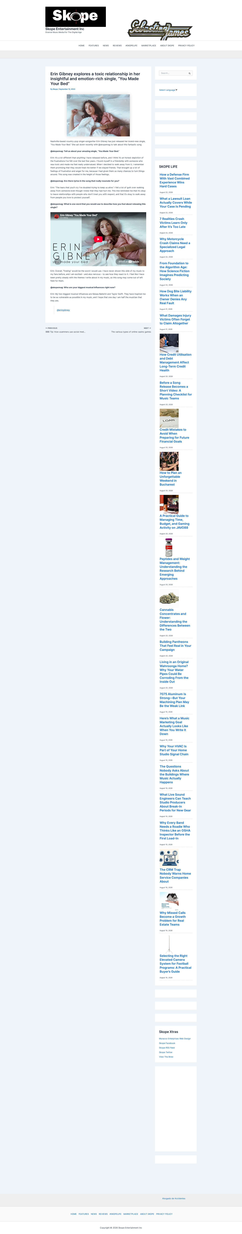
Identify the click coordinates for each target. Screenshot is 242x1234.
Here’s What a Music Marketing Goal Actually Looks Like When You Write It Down (174, 726)
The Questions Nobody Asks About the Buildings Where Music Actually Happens (174, 774)
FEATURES (84, 1214)
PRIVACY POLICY (164, 1214)
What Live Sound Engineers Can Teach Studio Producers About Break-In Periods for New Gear (175, 802)
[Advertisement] (178, 1108)
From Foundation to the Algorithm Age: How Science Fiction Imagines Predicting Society (175, 271)
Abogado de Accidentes (173, 1198)
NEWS (94, 1214)
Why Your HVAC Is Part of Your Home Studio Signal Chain (174, 750)
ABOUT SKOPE (147, 1214)
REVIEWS (103, 1214)
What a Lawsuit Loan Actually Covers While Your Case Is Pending (176, 202)
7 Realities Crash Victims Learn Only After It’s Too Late (173, 222)
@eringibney (63, 310)
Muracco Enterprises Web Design (175, 1038)
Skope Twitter (165, 1052)
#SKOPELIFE (115, 1214)
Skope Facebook (167, 1043)
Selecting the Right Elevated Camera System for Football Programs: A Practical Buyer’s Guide (175, 963)
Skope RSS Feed (167, 1047)
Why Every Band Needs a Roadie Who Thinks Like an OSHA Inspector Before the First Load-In (175, 830)
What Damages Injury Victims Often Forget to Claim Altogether (175, 319)
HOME (74, 1214)
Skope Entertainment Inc (64, 29)
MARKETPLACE (130, 1214)
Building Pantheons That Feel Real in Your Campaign (175, 645)
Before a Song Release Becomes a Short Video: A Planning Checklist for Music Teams (176, 390)
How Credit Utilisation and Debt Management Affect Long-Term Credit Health (176, 362)
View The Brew (166, 1056)
